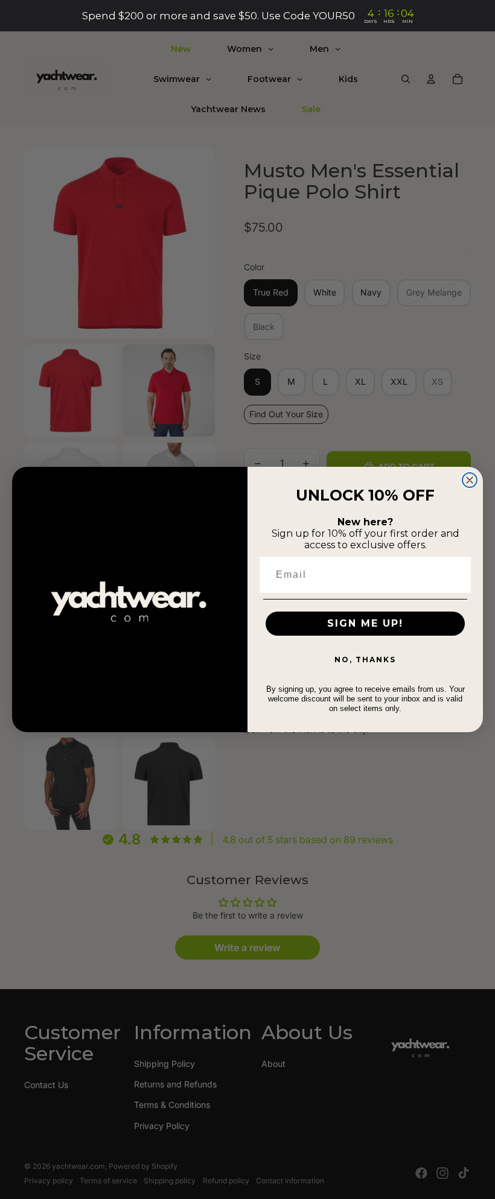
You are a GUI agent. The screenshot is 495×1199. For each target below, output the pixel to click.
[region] (247, 15)
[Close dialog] (469, 480)
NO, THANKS (365, 659)
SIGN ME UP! (365, 623)
